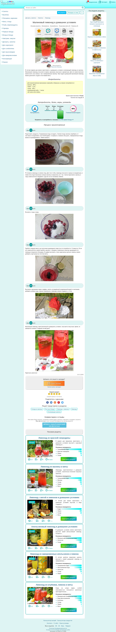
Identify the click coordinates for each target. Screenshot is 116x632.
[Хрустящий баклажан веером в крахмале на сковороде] (97, 17)
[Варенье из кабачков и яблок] (97, 32)
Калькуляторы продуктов (64, 620)
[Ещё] (82, 12)
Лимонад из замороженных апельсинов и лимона (54, 553)
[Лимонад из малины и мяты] (40, 478)
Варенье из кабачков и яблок (97, 37)
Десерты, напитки (9, 41)
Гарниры (6, 28)
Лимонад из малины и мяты (54, 466)
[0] (57, 33)
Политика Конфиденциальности (58, 628)
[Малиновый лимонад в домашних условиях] (54, 50)
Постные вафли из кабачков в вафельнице (97, 49)
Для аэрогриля (8, 45)
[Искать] (83, 8)
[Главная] (7, 3)
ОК (59, 626)
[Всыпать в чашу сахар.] (54, 226)
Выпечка (6, 15)
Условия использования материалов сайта (58, 630)
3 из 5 (54, 394)
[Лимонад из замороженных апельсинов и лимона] (40, 565)
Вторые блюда (8, 35)
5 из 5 (59, 394)
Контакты (49, 623)
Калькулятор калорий (49, 620)
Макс (62, 626)
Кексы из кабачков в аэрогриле (97, 62)
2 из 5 (52, 394)
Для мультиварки (9, 52)
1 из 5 (49, 394)
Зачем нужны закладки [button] (54, 387)
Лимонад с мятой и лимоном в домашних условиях (54, 497)
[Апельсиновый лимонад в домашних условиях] (40, 537)
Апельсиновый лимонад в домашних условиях (54, 526)
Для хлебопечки (8, 48)
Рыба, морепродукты (10, 25)
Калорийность (54, 26)
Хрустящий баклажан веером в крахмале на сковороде (97, 24)
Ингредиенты (45, 26)
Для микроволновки (10, 55)
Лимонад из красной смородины (54, 437)
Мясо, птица (7, 21)
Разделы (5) (74, 26)
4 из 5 (57, 394)
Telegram (68, 626)
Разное (5, 62)
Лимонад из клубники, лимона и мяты (54, 584)
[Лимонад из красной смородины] (40, 448)
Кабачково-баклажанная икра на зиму (97, 74)
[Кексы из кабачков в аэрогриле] (97, 56)
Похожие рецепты (36, 26)
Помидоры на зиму (73, 12)
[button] (64, 33)
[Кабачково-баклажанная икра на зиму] (97, 69)
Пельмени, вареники (10, 18)
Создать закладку (55, 383)
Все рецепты (61, 12)
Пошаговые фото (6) (64, 26)
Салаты (5, 11)
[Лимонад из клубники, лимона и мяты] (40, 595)
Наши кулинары (64, 623)
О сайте (56, 623)
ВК (56, 626)
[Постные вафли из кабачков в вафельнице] (97, 43)
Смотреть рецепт (68, 459)
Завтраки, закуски (9, 38)
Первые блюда (8, 31)
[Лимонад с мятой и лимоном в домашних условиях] (40, 509)
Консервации (7, 58)
